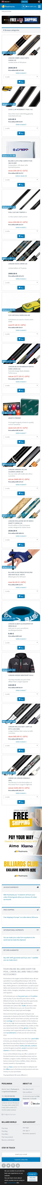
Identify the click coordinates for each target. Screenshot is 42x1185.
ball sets (27, 1046)
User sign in (26, 1131)
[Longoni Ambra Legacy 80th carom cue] (21, 45)
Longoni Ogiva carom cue (17, 264)
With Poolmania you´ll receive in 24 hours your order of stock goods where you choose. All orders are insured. (20, 897)
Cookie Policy (11, 1183)
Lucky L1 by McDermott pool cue (20, 109)
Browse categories (12, 30)
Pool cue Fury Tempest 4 (17, 212)
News (11, 1067)
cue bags (9, 1021)
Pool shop (5, 1128)
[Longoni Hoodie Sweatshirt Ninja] (21, 662)
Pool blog (4, 1131)
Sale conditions (27, 1092)
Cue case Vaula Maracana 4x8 (19, 315)
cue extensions (11, 1033)
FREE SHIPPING (8, 910)
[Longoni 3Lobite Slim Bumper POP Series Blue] (21, 611)
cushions (34, 1046)
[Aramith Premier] (21, 405)
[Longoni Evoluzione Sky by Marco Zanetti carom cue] (21, 508)
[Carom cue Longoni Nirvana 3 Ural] (21, 765)
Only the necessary (32, 1179)
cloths (22, 1046)
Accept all (32, 1174)
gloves (26, 1028)
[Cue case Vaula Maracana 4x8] (21, 302)
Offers (8, 1069)
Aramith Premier (14, 418)
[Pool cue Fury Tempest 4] (21, 199)
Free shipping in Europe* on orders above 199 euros (20, 917)
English (6, 1)
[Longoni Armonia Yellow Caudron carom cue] (21, 457)
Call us (24, 1)
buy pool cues (23, 996)
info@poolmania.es (9, 1114)
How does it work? (28, 1089)
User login (26, 1128)
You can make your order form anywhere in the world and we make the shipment (19, 938)
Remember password (29, 1133)
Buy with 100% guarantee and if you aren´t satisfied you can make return (20, 959)
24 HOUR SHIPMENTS (10, 887)
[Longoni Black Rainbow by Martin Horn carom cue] (21, 354)
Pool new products (7, 1137)
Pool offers (5, 1134)
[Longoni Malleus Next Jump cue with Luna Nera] (21, 714)
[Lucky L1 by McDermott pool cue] (21, 96)
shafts (24, 1006)
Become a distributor (8, 1140)
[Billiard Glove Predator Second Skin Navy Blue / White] (21, 559)
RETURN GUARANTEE (11, 950)
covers (24, 1048)
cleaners (6, 1050)
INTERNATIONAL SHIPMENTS (13, 930)
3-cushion (34, 996)
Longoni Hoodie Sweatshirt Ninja (20, 675)
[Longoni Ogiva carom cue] (21, 251)
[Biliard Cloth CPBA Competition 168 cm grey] (21, 148)
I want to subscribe (21, 1160)
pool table (35, 1039)
